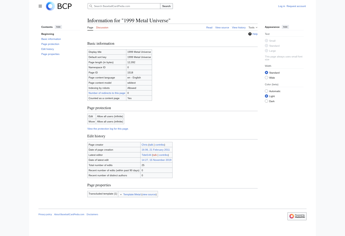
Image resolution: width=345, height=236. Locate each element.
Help (255, 33)
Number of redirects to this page (107, 93)
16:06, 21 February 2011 (156, 149)
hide (58, 27)
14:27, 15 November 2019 (156, 159)
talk (151, 144)
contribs (159, 144)
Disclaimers (92, 214)
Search (166, 6)
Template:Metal (132, 194)
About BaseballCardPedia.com (69, 214)
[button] (40, 6)
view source (149, 194)
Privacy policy (45, 214)
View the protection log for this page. (108, 128)
